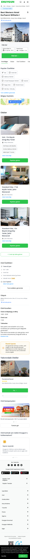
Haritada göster (16, 102)
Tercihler (3, 556)
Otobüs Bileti (5, 499)
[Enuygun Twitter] (15, 465)
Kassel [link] (13, 6)
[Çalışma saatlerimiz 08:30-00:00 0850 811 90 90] (20, 1)
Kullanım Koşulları (22, 536)
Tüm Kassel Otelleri (7, 8)
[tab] (4, 62)
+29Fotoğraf (8, 39)
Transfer (4, 507)
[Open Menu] (28, 2)
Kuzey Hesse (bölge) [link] (20, 6)
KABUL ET (23, 556)
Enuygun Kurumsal (7, 520)
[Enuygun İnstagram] (12, 465)
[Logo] (7, 2)
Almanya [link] (8, 6)
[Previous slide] (3, 125)
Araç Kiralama (6, 503)
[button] (15, 32)
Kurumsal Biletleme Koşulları (15, 538)
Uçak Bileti (5, 491)
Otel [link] (4, 6)
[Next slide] (27, 125)
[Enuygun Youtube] (21, 465)
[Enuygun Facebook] (9, 465)
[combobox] (9, 50)
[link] (1, 6)
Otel (3, 495)
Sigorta (4, 516)
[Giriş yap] (24, 2)
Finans (4, 512)
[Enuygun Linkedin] (18, 465)
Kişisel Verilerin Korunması (10, 536)
